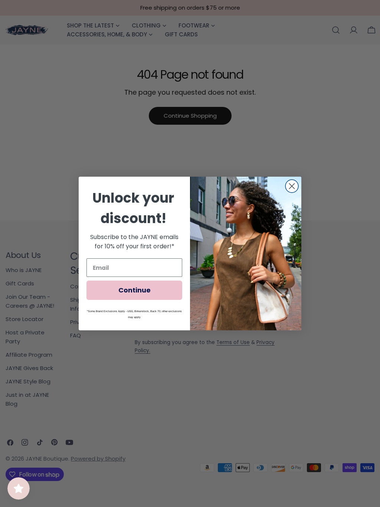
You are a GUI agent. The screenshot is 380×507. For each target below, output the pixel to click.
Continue (134, 290)
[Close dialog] (291, 186)
